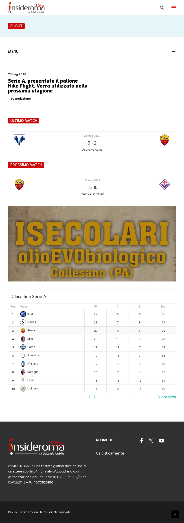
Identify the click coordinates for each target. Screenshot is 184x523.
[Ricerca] (160, 8)
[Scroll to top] (175, 514)
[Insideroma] (26, 7)
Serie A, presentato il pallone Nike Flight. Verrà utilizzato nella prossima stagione (48, 86)
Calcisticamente (110, 453)
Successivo (167, 397)
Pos (13, 306)
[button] (173, 7)
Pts (163, 306)
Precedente (17, 397)
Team (23, 306)
